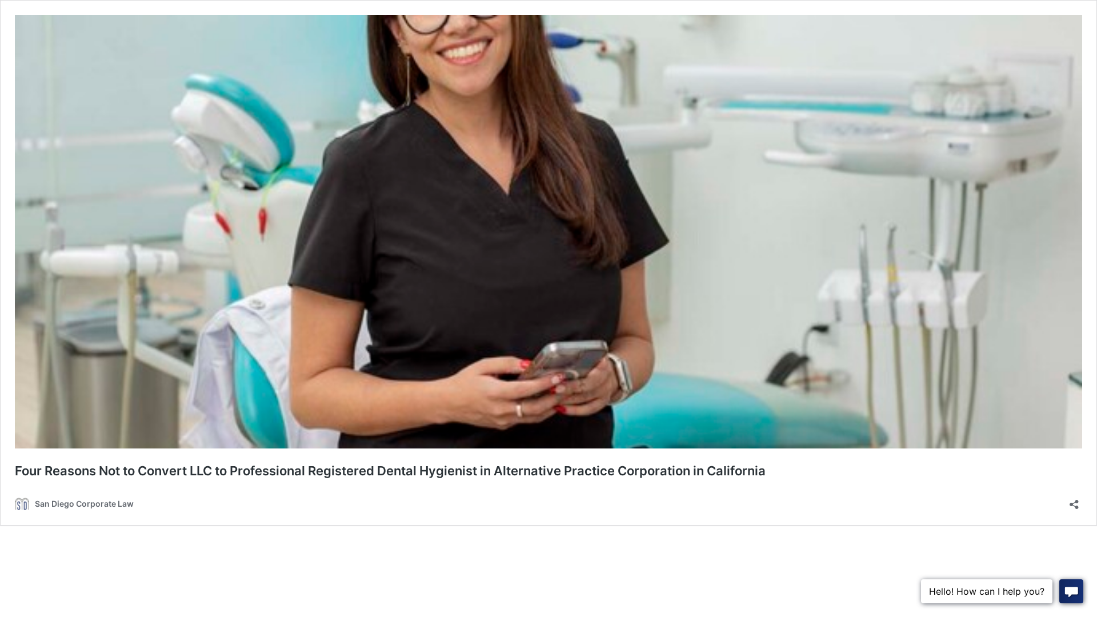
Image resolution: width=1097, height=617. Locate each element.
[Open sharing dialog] (1074, 501)
